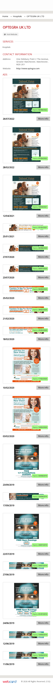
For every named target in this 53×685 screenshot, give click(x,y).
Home (5, 16)
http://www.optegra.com (28, 68)
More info (43, 118)
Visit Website (11, 34)
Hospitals (17, 16)
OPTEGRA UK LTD (35, 16)
